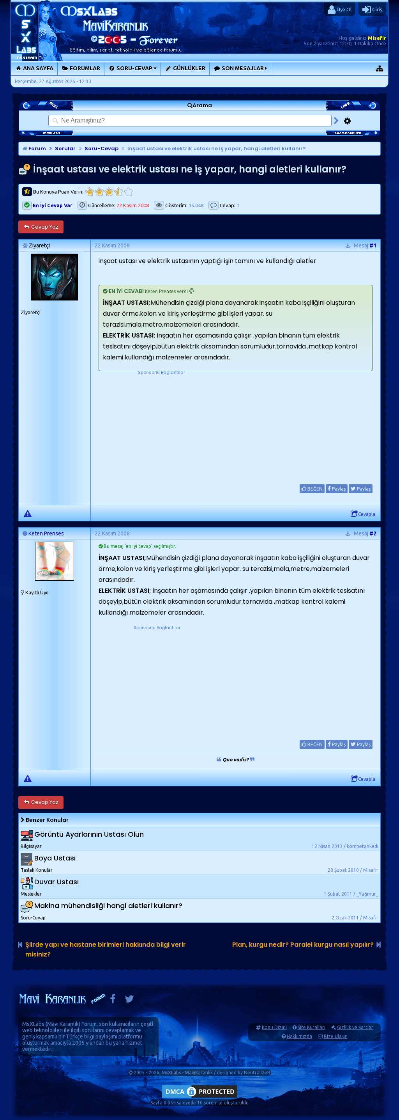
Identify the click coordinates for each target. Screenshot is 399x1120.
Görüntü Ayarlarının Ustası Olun (89, 834)
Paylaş (338, 488)
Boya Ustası (55, 858)
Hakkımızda (299, 1036)
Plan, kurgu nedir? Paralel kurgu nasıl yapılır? (303, 944)
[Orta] (109, 192)
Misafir (377, 38)
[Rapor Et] (28, 513)
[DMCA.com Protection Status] (199, 1097)
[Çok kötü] (89, 192)
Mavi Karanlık (63, 1024)
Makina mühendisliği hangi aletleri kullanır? (108, 905)
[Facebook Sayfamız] (113, 1000)
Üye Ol (343, 9)
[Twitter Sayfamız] (129, 1000)
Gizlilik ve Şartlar (355, 1027)
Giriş (376, 9)
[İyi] (119, 192)
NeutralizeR (257, 1072)
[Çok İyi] (128, 192)
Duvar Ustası (56, 882)
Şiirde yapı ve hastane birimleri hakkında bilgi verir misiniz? (105, 949)
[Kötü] (99, 192)
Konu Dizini (274, 1027)
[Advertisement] (161, 425)
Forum (36, 148)
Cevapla (366, 514)
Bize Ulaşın (336, 1036)
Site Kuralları (311, 1027)
